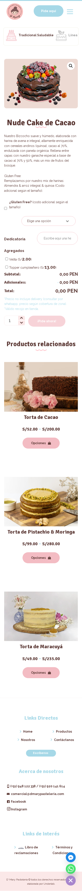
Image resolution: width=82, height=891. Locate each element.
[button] (71, 66)
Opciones (38, 443)
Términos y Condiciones (62, 850)
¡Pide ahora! (46, 321)
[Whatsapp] (71, 869)
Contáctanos (64, 740)
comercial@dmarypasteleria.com (37, 794)
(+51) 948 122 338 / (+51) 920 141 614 (37, 786)
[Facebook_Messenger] (71, 857)
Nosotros (28, 740)
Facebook (18, 801)
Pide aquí (48, 11)
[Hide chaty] (71, 881)
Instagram (19, 809)
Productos (64, 731)
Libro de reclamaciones (26, 850)
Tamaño (12, 220)
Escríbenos (41, 753)
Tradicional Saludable (36, 35)
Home (28, 731)
